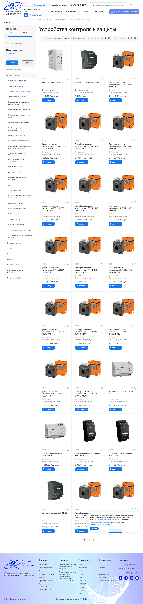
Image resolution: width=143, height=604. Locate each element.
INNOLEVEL (83, 577)
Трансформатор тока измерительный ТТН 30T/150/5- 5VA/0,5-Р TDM (54, 146)
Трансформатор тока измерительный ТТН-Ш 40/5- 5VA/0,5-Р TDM (86, 332)
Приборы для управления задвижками (17, 129)
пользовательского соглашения (100, 524)
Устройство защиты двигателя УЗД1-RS (121, 393)
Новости (102, 571)
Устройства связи (14, 219)
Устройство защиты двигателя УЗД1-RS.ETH (53, 454)
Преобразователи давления (18, 141)
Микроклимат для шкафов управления (18, 178)
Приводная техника (14, 265)
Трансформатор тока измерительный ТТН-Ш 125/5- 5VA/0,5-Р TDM (53, 208)
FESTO (81, 590)
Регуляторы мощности (16, 135)
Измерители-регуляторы (17, 80)
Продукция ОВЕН (13, 75)
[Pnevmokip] (18, 10)
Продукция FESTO (14, 278)
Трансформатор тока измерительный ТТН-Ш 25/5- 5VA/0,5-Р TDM (86, 270)
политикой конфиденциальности (100, 522)
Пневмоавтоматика (14, 243)
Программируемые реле (17, 208)
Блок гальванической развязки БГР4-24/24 (121, 454)
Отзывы (102, 568)
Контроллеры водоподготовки (19, 109)
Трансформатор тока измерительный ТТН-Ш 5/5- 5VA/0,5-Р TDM (120, 332)
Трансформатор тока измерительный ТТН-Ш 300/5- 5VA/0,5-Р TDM (53, 332)
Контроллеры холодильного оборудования (18, 103)
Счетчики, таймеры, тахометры (19, 230)
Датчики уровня (14, 172)
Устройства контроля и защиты (19, 91)
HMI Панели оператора (16, 214)
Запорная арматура (14, 254)
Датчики (10, 248)
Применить (12, 63)
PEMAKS (82, 574)
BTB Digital (83, 599)
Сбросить (28, 63)
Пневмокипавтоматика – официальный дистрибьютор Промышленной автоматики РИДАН (67, 576)
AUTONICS (83, 587)
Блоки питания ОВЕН (16, 224)
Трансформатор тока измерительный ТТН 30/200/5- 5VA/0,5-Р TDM (120, 85)
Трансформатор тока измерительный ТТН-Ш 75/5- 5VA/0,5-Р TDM (86, 394)
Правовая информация (107, 581)
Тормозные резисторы (16, 190)
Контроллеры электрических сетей (19, 116)
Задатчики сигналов (15, 86)
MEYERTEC (83, 568)
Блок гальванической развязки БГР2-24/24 (87, 454)
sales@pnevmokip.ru (59, 5)
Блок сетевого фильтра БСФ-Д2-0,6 (88, 83)
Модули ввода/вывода (16, 203)
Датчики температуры (16, 154)
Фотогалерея (104, 574)
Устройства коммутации (17, 97)
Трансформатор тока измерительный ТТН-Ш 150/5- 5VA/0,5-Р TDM (87, 208)
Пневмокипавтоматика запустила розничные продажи (67, 567)
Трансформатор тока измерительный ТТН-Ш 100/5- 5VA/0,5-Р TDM (120, 146)
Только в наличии (15, 43)
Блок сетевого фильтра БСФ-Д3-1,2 (55, 514)
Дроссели (12, 185)
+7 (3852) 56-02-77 (79, 5)
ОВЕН (11, 53)
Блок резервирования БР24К (53, 82)
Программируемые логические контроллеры (19, 197)
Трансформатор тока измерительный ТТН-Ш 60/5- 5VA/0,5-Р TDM (53, 394)
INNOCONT (83, 584)
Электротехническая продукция (15, 271)
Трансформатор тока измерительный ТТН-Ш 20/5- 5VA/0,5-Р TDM (120, 208)
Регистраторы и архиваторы (18, 122)
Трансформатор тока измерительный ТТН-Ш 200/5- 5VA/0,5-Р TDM (53, 270)
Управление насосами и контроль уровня (20, 236)
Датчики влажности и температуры (16, 160)
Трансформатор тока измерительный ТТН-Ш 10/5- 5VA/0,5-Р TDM (86, 146)
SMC (81, 594)
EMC (80, 571)
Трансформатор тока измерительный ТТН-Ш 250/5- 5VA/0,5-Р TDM (120, 270)
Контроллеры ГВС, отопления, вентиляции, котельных (19, 147)
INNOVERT (83, 581)
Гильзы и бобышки (15, 166)
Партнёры (102, 577)
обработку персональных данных (108, 520)
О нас (101, 564)
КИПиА (10, 259)
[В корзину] (52, 100)
